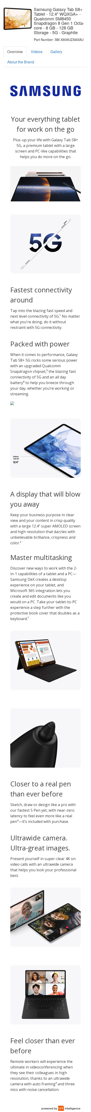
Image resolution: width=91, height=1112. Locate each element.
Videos (36, 51)
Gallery (56, 51)
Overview (15, 51)
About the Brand (20, 62)
